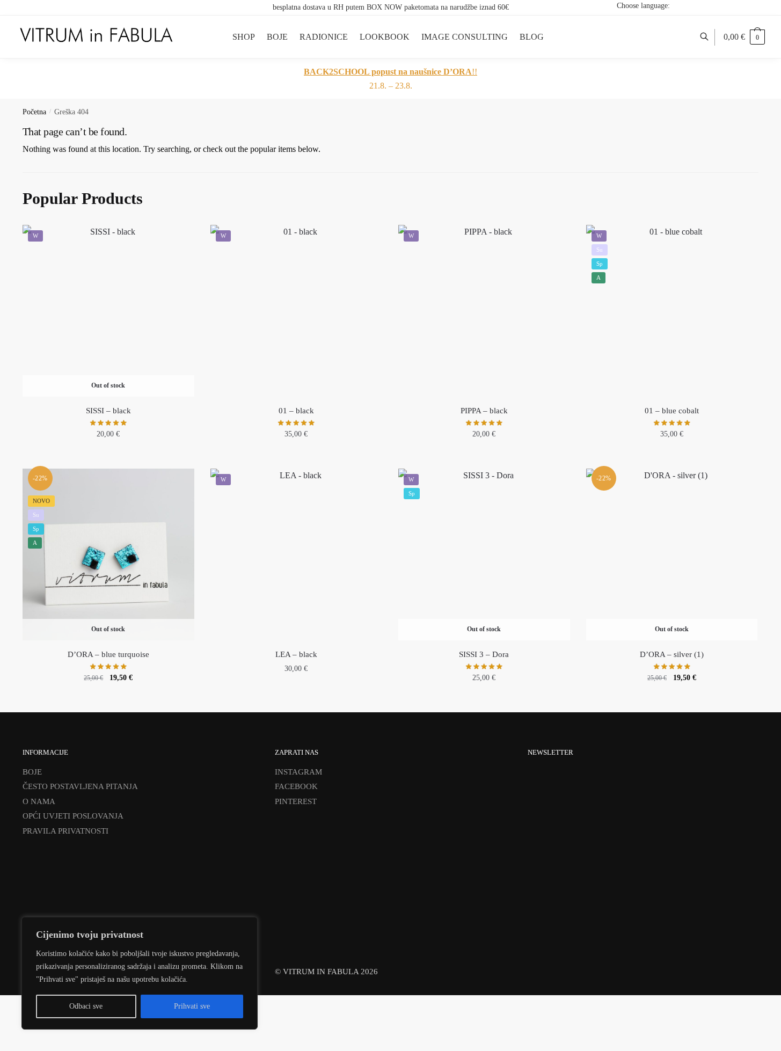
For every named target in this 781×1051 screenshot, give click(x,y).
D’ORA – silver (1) (672, 654)
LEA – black (296, 654)
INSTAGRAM (298, 772)
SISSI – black (108, 410)
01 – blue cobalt (672, 410)
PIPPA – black (484, 410)
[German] (738, 5)
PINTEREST (296, 801)
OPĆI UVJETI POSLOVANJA (73, 816)
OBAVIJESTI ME (108, 458)
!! (390, 71)
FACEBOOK (296, 786)
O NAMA (39, 801)
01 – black (296, 410)
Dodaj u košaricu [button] (296, 458)
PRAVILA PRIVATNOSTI (65, 831)
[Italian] (752, 5)
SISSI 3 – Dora (484, 654)
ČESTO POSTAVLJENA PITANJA (80, 786)
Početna (34, 112)
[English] (724, 5)
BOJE (32, 772)
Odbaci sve (86, 1006)
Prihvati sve (192, 1006)
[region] (139, 973)
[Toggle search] (710, 36)
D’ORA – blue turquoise (108, 654)
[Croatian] (710, 5)
